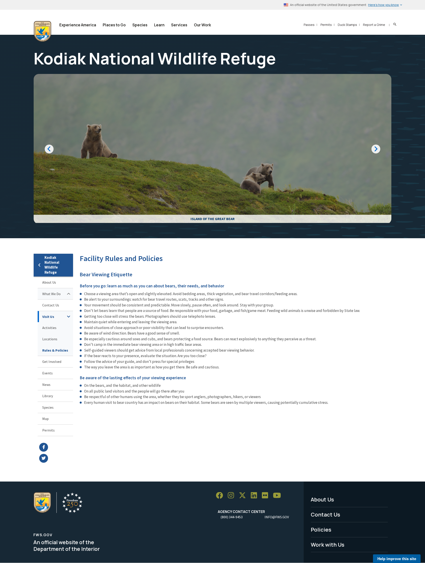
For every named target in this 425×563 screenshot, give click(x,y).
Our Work (202, 24)
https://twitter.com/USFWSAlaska (56, 458)
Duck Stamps (347, 25)
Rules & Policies (55, 350)
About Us (49, 282)
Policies (321, 529)
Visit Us (48, 316)
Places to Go (114, 24)
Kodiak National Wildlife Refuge (51, 265)
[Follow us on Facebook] (221, 495)
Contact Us (50, 305)
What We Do (51, 294)
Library (47, 396)
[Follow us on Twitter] (244, 495)
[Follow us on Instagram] (232, 495)
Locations (49, 339)
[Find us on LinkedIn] (255, 495)
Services (179, 24)
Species (139, 24)
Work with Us (327, 544)
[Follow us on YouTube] (278, 495)
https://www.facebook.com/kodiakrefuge (56, 447)
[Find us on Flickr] (266, 495)
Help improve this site (396, 558)
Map (45, 418)
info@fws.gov (277, 517)
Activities (49, 327)
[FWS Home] (42, 31)
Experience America (77, 24)
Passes (309, 25)
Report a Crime (374, 25)
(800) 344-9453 (231, 517)
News (46, 384)
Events (47, 373)
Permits (326, 25)
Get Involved (51, 361)
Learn (159, 24)
